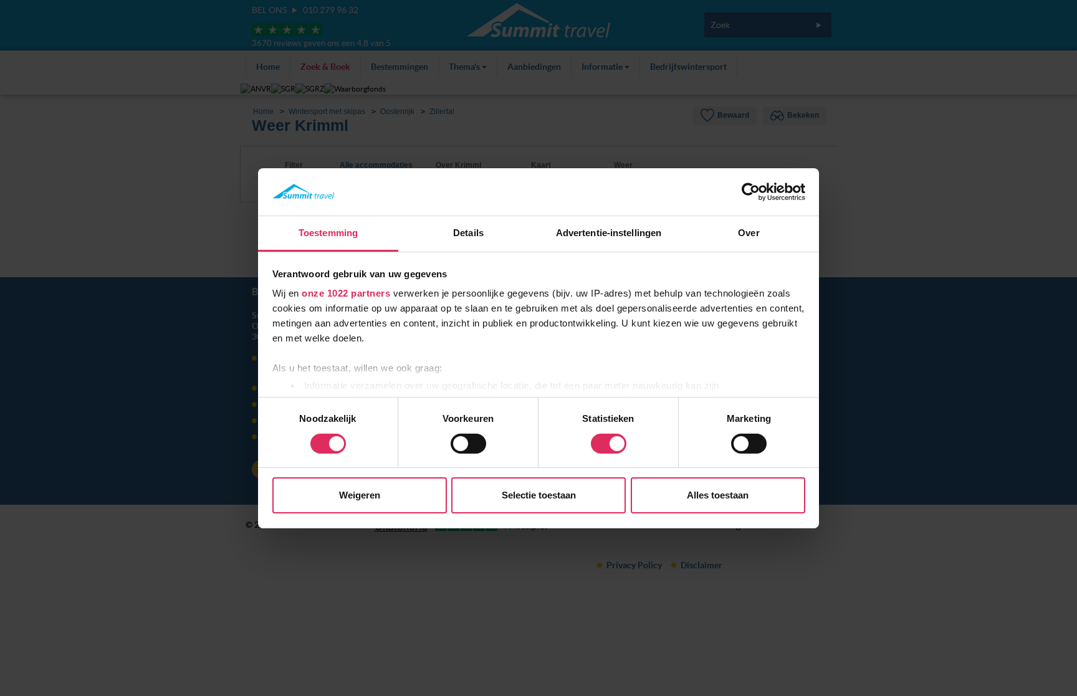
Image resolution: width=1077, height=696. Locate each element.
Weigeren (359, 495)
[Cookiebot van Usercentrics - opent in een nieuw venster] (750, 192)
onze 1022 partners (346, 293)
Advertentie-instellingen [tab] (608, 232)
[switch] (468, 444)
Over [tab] (748, 232)
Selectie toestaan (539, 495)
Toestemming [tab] (328, 232)
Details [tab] (468, 232)
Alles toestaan (718, 495)
